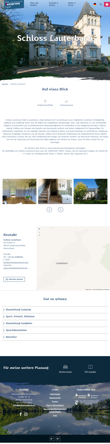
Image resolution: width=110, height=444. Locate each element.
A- (52, 439)
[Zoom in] (39, 229)
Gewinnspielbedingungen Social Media (55, 410)
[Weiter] (60, 209)
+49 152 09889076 (15, 257)
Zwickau (5, 84)
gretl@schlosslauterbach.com (15, 263)
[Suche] (100, 4)
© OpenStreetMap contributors (100, 289)
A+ (58, 439)
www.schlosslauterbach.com (15, 268)
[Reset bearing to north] (39, 235)
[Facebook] (20, 414)
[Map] (73, 258)
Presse (55, 402)
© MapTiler (88, 289)
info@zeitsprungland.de (24, 405)
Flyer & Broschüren (55, 405)
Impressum (55, 394)
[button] (14, 279)
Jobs (55, 416)
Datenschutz (55, 398)
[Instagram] (26, 414)
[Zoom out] (39, 232)
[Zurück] (49, 209)
